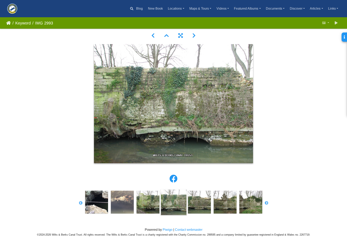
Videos (221, 8)
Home (8, 23)
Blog (139, 8)
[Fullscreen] (181, 35)
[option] (96, 202)
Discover (296, 8)
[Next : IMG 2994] (194, 35)
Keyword (23, 23)
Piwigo (167, 229)
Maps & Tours (199, 8)
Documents (274, 8)
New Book (155, 8)
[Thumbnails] (166, 35)
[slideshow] (336, 23)
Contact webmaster (188, 229)
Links (332, 8)
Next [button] (266, 203)
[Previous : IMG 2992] (153, 35)
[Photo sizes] (325, 23)
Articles (315, 8)
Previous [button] (81, 203)
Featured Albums (246, 8)
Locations (175, 8)
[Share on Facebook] (173, 178)
